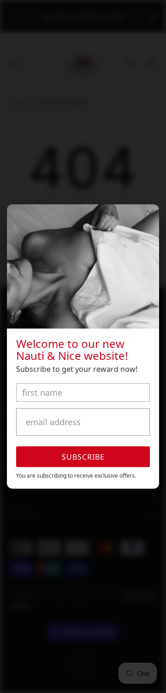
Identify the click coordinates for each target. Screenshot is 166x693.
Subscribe (83, 457)
